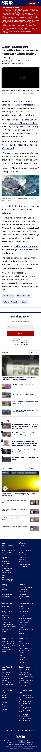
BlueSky (4, 707)
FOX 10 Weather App (8, 685)
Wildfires (21, 552)
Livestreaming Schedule (6, 679)
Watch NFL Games (25, 695)
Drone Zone (5, 617)
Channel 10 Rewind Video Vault (7, 612)
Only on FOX (7, 604)
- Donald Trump (24, 599)
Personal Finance (7, 594)
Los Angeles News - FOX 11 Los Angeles (8, 642)
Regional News (8, 638)
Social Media (7, 690)
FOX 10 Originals (26, 604)
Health (4, 555)
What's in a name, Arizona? (24, 632)
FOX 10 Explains (6, 552)
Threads (4, 704)
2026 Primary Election (25, 587)
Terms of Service (21, 344)
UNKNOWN (22, 627)
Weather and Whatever (26, 629)
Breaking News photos (26, 681)
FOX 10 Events (23, 672)
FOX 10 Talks (23, 613)
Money (4, 584)
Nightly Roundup (7, 568)
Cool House (5, 615)
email (29, 730)
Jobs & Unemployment (9, 592)
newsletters (33, 730)
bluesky (25, 730)
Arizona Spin (5, 606)
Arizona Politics (23, 592)
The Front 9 (22, 616)
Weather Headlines (25, 550)
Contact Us (22, 646)
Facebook (5, 700)
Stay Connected (26, 667)
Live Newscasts (6, 672)
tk (22, 730)
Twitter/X (4, 702)
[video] (20, 481)
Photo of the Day (24, 683)
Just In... (5, 352)
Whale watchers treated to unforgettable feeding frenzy (20, 90)
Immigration (5, 561)
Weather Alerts (23, 557)
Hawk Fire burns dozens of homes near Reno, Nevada (15, 527)
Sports (4, 575)
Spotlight (4, 631)
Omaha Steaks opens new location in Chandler (13, 518)
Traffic (4, 577)
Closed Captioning (24, 643)
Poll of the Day (6, 570)
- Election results (24, 590)
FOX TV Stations (20, 61)
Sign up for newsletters (26, 674)
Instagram (5, 697)
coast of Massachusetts (28, 104)
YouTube (4, 693)
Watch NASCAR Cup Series (25, 704)
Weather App (23, 559)
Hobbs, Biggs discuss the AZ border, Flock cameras (14, 510)
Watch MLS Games (25, 720)
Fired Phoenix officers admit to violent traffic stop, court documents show (25, 435)
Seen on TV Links (7, 573)
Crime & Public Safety (8, 550)
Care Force (5, 609)
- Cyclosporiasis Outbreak (6, 558)
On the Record (23, 623)
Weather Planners (24, 555)
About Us (23, 638)
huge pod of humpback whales (23, 123)
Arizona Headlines (7, 546)
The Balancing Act (24, 609)
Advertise (22, 641)
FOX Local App (6, 682)
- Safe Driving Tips (7, 580)
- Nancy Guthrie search (9, 627)
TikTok (4, 695)
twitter (11, 730)
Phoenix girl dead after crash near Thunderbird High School (23, 385)
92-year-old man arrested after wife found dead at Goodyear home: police (18, 378)
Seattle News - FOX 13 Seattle (8, 650)
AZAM (3, 548)
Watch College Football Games (26, 698)
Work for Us (22, 662)
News (23, 302)
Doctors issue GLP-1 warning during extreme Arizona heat (19, 495)
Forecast (21, 546)
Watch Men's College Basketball (25, 711)
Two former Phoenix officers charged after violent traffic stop (26, 411)
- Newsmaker (23, 594)
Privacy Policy (22, 342)
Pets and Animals (10, 302)
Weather (22, 543)
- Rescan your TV (24, 660)
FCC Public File (23, 653)
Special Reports (6, 629)
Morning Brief (6, 566)
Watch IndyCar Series (25, 708)
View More (34, 352)
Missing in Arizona (7, 624)
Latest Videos (7, 468)
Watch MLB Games (25, 701)
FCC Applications (24, 650)
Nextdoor (4, 709)
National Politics (24, 596)
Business (4, 587)
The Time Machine (25, 625)
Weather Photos (24, 562)
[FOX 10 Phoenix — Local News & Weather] (7, 3)
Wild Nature (28, 61)
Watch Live (32, 3)
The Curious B (23, 611)
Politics (22, 584)
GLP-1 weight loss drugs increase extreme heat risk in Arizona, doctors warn (25, 393)
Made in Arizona (7, 622)
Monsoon (22, 548)
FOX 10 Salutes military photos (26, 677)
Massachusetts (23, 296)
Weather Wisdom (24, 564)
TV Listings (22, 657)
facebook (7, 730)
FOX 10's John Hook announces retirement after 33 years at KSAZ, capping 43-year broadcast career (24, 443)
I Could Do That (24, 620)
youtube (18, 730)
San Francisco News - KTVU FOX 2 (8, 646)
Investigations (6, 620)
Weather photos (24, 685)
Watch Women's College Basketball (24, 715)
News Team (23, 655)
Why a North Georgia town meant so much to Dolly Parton (25, 402)
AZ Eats (21, 606)
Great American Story (25, 618)
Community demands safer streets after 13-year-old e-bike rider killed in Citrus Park (25, 426)
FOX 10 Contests (24, 670)
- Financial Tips (6, 596)
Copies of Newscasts (25, 648)
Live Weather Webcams (6, 675)
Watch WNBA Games (25, 718)
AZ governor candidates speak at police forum (14, 501)
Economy (4, 590)
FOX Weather (23, 566)
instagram (15, 730)
